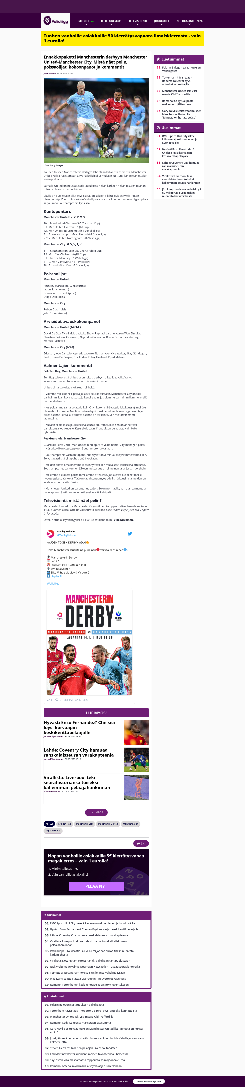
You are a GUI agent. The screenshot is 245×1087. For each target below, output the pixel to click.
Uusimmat (54, 915)
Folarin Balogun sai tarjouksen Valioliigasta (77, 1004)
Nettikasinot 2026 (189, 21)
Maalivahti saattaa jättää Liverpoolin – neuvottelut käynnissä (88, 978)
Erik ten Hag (64, 823)
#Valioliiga (53, 583)
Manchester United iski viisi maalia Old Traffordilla (81, 1016)
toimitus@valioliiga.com (149, 1081)
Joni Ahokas (50, 73)
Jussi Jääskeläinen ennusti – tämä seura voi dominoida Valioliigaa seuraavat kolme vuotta (97, 1040)
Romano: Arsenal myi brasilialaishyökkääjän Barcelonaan (86, 1066)
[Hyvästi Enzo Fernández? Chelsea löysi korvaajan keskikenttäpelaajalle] (136, 732)
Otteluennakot (130, 823)
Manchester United (108, 823)
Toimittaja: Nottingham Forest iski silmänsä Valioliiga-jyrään (87, 972)
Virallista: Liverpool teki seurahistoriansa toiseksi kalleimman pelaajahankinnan (77, 782)
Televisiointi (138, 21)
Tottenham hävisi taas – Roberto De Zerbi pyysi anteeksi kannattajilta (93, 1010)
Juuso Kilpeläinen (53, 736)
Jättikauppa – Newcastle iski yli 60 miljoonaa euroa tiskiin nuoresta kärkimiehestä (92, 952)
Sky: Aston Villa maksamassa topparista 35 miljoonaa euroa (87, 1060)
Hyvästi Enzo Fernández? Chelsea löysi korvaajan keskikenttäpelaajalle (94, 929)
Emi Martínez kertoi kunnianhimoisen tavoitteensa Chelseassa (89, 1054)
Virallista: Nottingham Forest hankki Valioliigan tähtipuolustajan (90, 960)
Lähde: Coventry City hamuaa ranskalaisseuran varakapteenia (79, 752)
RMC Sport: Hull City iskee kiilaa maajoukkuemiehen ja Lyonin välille (92, 923)
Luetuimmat (55, 996)
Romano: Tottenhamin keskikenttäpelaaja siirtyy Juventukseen (89, 984)
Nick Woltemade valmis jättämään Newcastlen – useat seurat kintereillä (95, 966)
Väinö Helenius (52, 791)
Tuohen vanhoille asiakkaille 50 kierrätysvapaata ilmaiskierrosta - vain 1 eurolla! (122, 38)
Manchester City (84, 823)
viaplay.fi (56, 576)
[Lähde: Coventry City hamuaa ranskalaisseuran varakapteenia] (136, 760)
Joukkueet (161, 21)
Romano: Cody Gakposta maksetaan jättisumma (80, 1022)
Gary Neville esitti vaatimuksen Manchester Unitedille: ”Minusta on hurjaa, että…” (96, 1030)
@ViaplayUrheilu (66, 535)
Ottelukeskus (111, 21)
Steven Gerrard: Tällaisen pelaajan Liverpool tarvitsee (83, 1048)
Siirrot (86, 21)
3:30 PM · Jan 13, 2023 (76, 699)
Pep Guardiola (53, 830)
